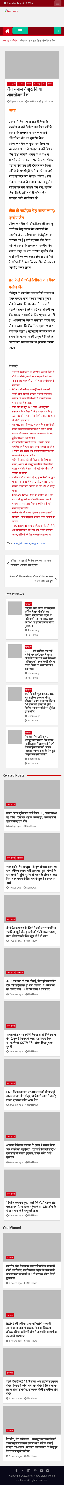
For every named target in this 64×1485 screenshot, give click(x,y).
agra (15, 543)
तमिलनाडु (20, 858)
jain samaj (24, 543)
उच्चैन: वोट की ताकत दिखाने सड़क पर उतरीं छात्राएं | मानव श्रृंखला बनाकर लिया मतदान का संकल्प (33, 517)
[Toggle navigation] (20, 30)
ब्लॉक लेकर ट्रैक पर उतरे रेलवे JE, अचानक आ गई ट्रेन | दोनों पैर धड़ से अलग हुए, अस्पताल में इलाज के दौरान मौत (31, 817)
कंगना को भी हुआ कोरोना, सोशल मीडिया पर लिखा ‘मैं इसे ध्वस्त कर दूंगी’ (31, 579)
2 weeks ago (16, 994)
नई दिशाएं (37, 84)
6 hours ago (34, 716)
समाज (50, 84)
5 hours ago (34, 673)
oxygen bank (38, 543)
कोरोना (29, 84)
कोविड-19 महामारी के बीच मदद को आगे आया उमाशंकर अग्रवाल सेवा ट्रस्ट (31, 563)
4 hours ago (34, 630)
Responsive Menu (57, 3)
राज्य (43, 84)
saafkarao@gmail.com (40, 101)
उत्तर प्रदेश (12, 84)
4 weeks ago (16, 1162)
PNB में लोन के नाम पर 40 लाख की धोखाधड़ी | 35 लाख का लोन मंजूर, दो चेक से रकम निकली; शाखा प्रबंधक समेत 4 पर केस (31, 1096)
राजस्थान (28, 604)
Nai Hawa (33, 635)
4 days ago (15, 826)
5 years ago (16, 101)
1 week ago (15, 941)
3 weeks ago (16, 1051)
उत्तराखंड (21, 84)
